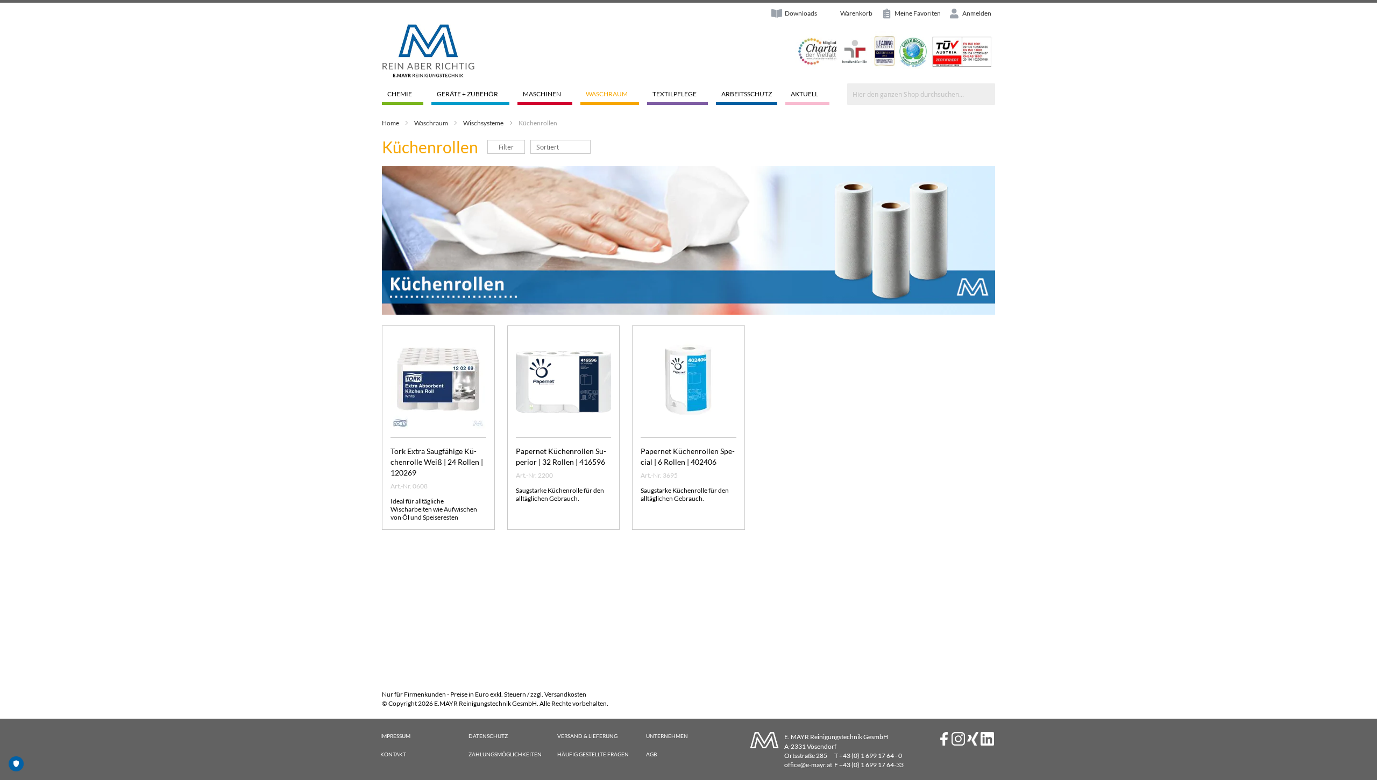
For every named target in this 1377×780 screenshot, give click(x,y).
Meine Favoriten (917, 13)
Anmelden (976, 13)
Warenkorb (856, 13)
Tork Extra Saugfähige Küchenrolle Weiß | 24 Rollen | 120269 (437, 461)
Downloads (801, 13)
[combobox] (921, 94)
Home (390, 123)
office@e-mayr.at (808, 765)
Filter (506, 147)
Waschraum (431, 123)
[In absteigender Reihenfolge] (596, 146)
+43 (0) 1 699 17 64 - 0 (870, 755)
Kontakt (393, 754)
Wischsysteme (483, 123)
